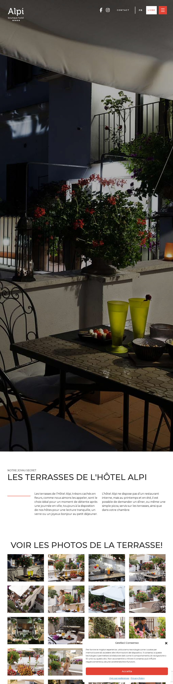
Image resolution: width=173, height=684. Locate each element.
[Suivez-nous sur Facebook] (101, 10)
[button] (166, 643)
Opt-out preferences (119, 678)
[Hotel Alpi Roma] (16, 14)
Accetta (127, 671)
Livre (151, 10)
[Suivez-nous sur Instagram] (108, 10)
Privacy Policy (138, 678)
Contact (123, 10)
